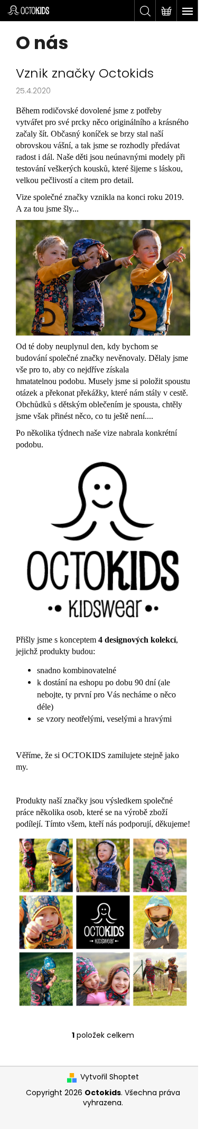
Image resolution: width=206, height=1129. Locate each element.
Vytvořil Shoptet (109, 1077)
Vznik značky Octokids (85, 73)
